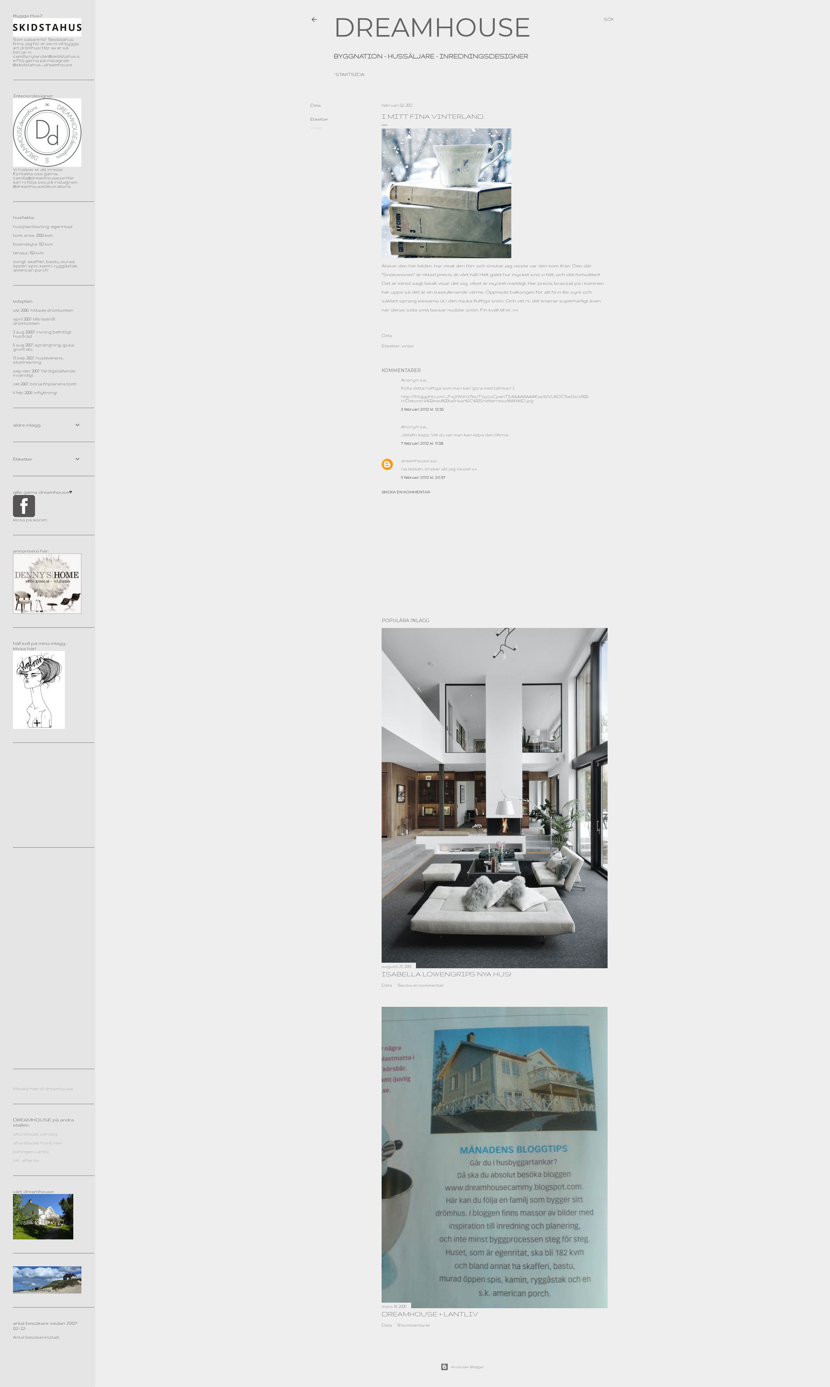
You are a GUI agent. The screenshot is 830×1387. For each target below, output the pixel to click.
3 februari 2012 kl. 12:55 (422, 409)
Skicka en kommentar (406, 491)
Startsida (349, 74)
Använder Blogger (467, 1367)
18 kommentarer (413, 1325)
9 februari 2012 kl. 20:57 (423, 477)
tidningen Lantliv (31, 1152)
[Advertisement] (495, 556)
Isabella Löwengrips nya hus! (446, 974)
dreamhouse (415, 461)
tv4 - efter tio (26, 1160)
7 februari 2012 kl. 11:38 (422, 443)
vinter (316, 128)
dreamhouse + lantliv (430, 1314)
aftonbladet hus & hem (37, 1143)
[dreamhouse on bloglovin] (39, 727)
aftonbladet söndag (35, 1134)
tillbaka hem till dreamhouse (43, 1089)
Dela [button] (315, 105)
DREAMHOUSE (432, 27)
